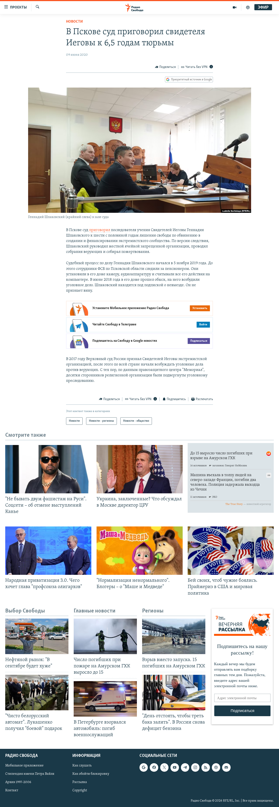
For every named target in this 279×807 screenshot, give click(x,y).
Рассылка (79, 782)
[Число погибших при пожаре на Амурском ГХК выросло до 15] (105, 636)
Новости (74, 22)
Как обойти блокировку (90, 774)
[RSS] (205, 767)
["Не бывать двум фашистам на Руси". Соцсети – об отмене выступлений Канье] (48, 469)
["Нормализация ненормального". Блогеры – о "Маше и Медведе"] (140, 550)
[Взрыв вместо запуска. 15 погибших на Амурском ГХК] (173, 636)
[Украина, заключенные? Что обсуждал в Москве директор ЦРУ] (140, 469)
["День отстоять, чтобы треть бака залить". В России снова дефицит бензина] (173, 692)
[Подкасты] (216, 767)
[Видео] (234, 7)
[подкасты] (247, 7)
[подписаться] (226, 767)
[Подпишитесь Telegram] (185, 767)
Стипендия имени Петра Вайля (29, 774)
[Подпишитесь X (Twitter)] (164, 767)
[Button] (165, 67)
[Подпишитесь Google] (144, 767)
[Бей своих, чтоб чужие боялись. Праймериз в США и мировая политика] (231, 550)
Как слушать (82, 765)
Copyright (79, 790)
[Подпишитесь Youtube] (174, 767)
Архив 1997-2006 (18, 782)
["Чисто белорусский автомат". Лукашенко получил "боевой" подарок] (36, 692)
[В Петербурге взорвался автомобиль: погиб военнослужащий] (105, 699)
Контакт (11, 790)
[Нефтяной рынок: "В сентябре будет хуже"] (36, 636)
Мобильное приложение (24, 765)
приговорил (100, 230)
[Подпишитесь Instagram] (195, 767)
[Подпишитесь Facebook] (154, 767)
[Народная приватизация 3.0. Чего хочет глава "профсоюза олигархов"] (48, 550)
